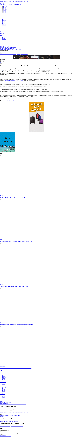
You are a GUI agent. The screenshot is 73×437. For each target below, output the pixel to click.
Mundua (3, 21)
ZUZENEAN (4, 404)
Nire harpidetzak (6, 415)
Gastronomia (7, 44)
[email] (1, 63)
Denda (7, 45)
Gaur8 (5, 48)
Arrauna (3, 391)
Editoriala (3, 37)
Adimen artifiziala (16, 4)
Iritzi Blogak (4, 399)
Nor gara (1, 49)
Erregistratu (9, 436)
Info (5, 4)
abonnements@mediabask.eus (11, 426)
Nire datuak (2, 415)
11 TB (27, 1)
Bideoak (1, 46)
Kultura (12, 4)
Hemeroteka (10, 46)
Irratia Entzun (4, 47)
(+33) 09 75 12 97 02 (19, 426)
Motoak (3, 389)
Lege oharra (10, 49)
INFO (1, 3)
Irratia (1, 47)
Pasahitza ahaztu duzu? (4, 436)
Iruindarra (26, 54)
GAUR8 (16, 1)
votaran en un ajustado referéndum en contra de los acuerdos (14, 80)
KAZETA (24, 1)
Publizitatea (20, 49)
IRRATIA (2, 1)
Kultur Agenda (2, 33)
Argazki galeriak (5, 402)
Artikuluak (4, 39)
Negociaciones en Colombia (11, 100)
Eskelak (4, 45)
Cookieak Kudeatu (15, 49)
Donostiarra (4, 24)
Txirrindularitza (4, 387)
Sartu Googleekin (3, 435)
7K (13, 1)
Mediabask (7, 48)
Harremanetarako (6, 49)
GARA (12, 1)
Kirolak (10, 4)
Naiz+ (3, 22)
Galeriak (4, 46)
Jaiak (20, 4)
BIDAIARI (9, 1)
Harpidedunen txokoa (16, 415)
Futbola (3, 384)
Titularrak (11, 415)
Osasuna (18, 44)
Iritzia (7, 4)
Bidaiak (4, 44)
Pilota (3, 386)
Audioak (7, 46)
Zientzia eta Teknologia (13, 44)
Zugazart (3, 38)
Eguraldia (1, 45)
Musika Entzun (11, 47)
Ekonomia (4, 20)
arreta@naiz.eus (8, 421)
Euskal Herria (4, 19)
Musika (1, 44)
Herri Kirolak (4, 390)
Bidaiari (15, 47)
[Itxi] (0, 431)
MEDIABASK (19, 1)
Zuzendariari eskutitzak (6, 398)
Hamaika (12, 48)
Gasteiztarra (4, 25)
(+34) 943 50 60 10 (15, 421)
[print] (0, 63)
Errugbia (3, 388)
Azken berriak (2, 4)
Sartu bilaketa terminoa (4, 50)
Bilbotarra (4, 23)
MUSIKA (5, 1)
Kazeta (10, 48)
